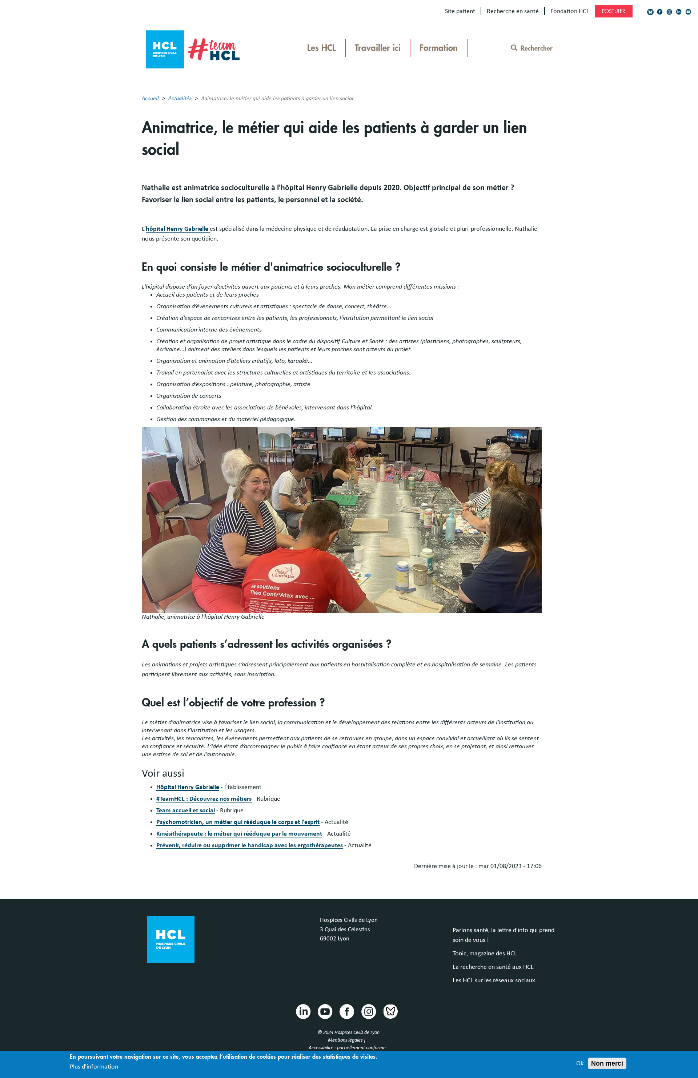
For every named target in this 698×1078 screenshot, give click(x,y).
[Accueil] (193, 47)
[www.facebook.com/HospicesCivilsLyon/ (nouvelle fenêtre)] (660, 11)
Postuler (613, 11)
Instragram (368, 1011)
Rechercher (537, 48)
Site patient (460, 11)
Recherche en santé (513, 11)
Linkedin (302, 1011)
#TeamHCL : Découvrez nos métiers (204, 799)
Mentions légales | (347, 1040)
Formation (439, 48)
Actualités (180, 98)
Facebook (346, 1011)
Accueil (150, 98)
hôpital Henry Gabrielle (178, 229)
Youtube (324, 1011)
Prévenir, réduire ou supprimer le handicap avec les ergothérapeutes (249, 845)
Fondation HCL (569, 11)
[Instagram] (669, 11)
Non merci (607, 1063)
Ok (579, 1063)
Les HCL (321, 48)
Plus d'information (94, 1066)
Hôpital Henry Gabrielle (187, 787)
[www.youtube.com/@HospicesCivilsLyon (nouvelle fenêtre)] (688, 11)
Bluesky (390, 1011)
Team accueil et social (185, 810)
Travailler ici (378, 48)
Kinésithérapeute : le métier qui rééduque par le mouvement (239, 834)
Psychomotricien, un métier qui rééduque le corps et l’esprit (238, 822)
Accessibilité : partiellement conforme (347, 1047)
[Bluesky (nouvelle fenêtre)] (650, 11)
